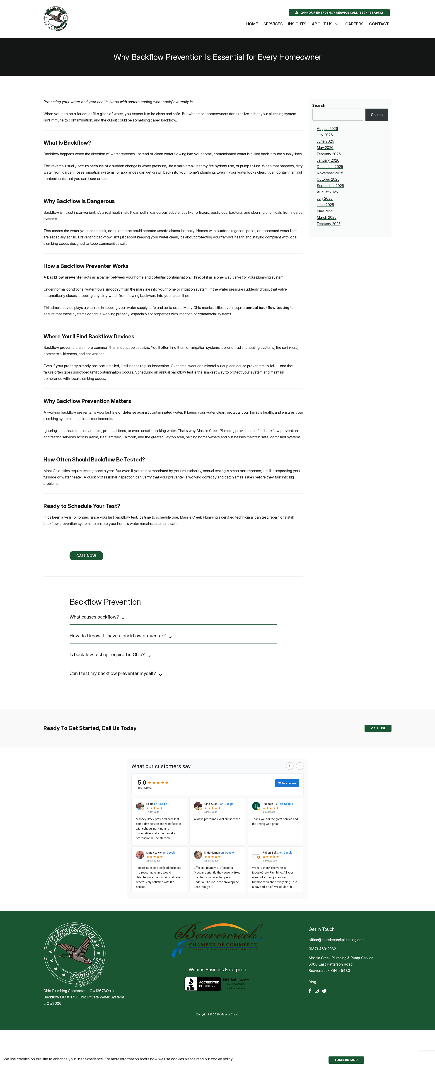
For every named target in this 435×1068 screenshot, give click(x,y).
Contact (379, 24)
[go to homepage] (60, 19)
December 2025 (330, 166)
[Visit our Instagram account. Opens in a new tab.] (317, 991)
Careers (354, 24)
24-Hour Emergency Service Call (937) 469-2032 (342, 12)
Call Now (86, 555)
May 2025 (325, 211)
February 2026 (329, 154)
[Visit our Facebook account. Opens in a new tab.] (310, 991)
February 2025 (329, 223)
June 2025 (325, 204)
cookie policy (221, 1059)
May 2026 (325, 147)
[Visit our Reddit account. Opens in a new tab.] (324, 991)
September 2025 (330, 185)
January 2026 (328, 160)
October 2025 (328, 179)
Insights (297, 24)
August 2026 (327, 128)
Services (273, 24)
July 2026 (325, 135)
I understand (346, 1060)
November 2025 (330, 173)
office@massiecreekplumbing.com (337, 939)
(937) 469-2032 (322, 949)
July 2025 (325, 198)
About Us (322, 24)
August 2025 (327, 192)
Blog (312, 982)
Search (318, 105)
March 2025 (326, 217)
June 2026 (325, 141)
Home (252, 24)
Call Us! (378, 728)
